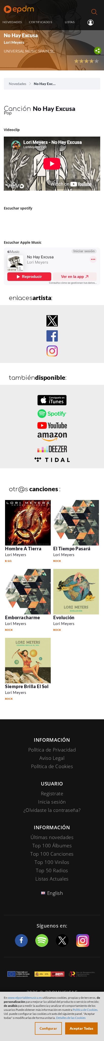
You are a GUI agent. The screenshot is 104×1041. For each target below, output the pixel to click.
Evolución (63, 617)
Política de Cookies (52, 766)
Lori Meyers (16, 554)
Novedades (17, 83)
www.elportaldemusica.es (25, 998)
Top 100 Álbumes (52, 845)
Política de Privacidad (52, 749)
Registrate (52, 793)
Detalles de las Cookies (71, 1018)
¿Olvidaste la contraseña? (52, 810)
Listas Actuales (52, 879)
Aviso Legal (51, 758)
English (55, 893)
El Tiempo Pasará (72, 548)
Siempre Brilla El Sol (26, 686)
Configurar (48, 1028)
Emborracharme (22, 617)
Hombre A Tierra (23, 548)
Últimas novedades (52, 837)
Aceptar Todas (81, 1028)
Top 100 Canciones (52, 854)
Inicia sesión (92, 22)
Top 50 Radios (52, 870)
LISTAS (69, 22)
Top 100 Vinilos (52, 862)
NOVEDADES (12, 22)
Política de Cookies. (85, 1010)
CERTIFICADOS (40, 22)
